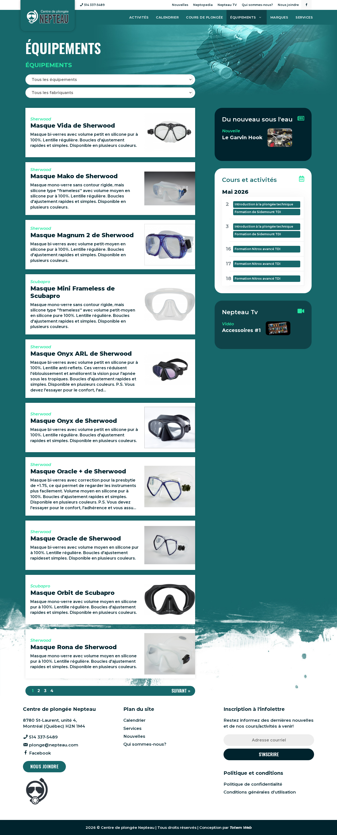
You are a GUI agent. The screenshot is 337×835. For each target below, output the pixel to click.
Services (304, 17)
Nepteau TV (227, 5)
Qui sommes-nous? (257, 5)
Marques (279, 17)
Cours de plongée (204, 17)
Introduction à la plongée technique (264, 204)
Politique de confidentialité (253, 784)
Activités (139, 17)
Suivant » (180, 690)
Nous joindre (288, 5)
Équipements (243, 17)
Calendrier (167, 17)
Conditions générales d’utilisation (260, 792)
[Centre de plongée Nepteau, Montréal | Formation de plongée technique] (48, 16)
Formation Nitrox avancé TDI (258, 249)
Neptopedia (203, 5)
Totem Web (241, 827)
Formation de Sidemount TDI (258, 212)
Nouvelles (180, 5)
